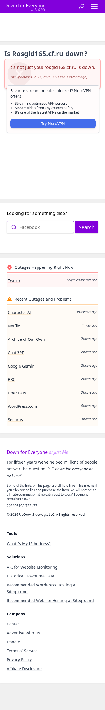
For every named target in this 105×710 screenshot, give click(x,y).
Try (53, 123)
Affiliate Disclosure (24, 668)
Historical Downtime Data (30, 576)
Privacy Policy (19, 659)
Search (87, 227)
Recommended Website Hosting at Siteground (50, 600)
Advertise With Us (23, 632)
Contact (14, 624)
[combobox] (40, 227)
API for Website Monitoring (32, 567)
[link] (81, 6)
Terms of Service (22, 650)
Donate (13, 641)
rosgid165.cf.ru (60, 67)
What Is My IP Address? (29, 543)
